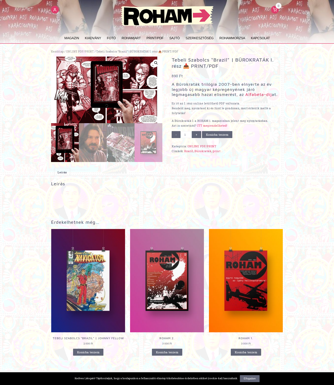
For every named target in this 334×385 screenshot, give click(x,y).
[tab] (62, 172)
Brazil (188, 151)
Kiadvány (93, 38)
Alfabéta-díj (258, 94)
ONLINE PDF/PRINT (80, 51)
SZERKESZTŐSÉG (200, 38)
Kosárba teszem (217, 135)
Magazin (71, 38)
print (216, 151)
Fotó (111, 38)
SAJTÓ (174, 38)
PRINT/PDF (155, 38)
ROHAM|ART (131, 38)
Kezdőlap (57, 51)
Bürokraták (202, 151)
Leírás (62, 172)
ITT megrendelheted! (212, 125)
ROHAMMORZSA (232, 38)
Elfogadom (250, 378)
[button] (55, 10)
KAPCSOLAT (260, 38)
